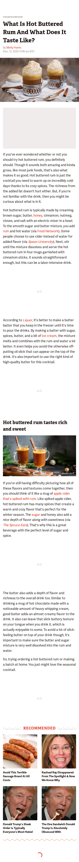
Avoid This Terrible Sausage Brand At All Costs (16, 776)
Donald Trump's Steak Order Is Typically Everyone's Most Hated (18, 828)
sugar (36, 514)
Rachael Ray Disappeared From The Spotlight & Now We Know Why (58, 776)
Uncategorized (13, 17)
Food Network (47, 231)
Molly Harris (13, 47)
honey (37, 215)
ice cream (49, 336)
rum (6, 231)
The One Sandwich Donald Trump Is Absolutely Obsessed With (58, 828)
